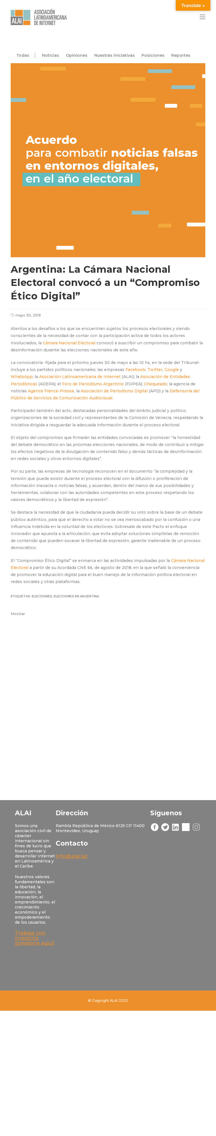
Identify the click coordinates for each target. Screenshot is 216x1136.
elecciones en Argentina (76, 596)
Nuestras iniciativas (114, 55)
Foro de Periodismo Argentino (93, 383)
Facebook (135, 369)
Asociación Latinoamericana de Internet (80, 376)
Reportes (180, 55)
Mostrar (18, 613)
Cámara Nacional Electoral (69, 342)
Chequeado (155, 383)
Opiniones (76, 55)
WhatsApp (22, 376)
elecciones (42, 596)
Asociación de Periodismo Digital (114, 390)
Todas (22, 55)
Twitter (155, 369)
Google (172, 369)
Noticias (50, 55)
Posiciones (153, 55)
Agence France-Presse (51, 390)
